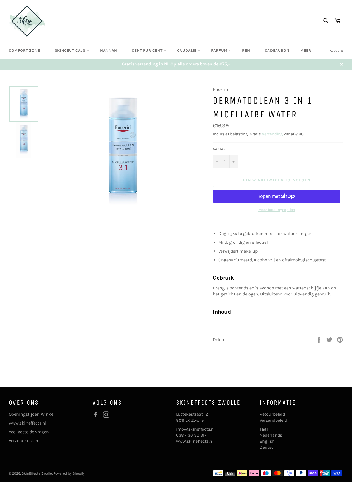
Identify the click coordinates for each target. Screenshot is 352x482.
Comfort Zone (25, 50)
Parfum (220, 50)
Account (336, 50)
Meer (306, 50)
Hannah (109, 50)
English (267, 441)
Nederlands (271, 435)
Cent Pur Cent (147, 50)
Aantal (219, 149)
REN (246, 50)
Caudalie (187, 50)
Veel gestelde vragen (29, 431)
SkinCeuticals (71, 50)
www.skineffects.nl (27, 423)
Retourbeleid (272, 414)
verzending (272, 134)
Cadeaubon (277, 50)
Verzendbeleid (273, 420)
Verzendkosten (23, 440)
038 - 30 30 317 (191, 435)
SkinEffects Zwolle (37, 473)
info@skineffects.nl (195, 429)
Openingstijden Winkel (31, 414)
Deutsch (268, 447)
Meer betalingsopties (276, 209)
